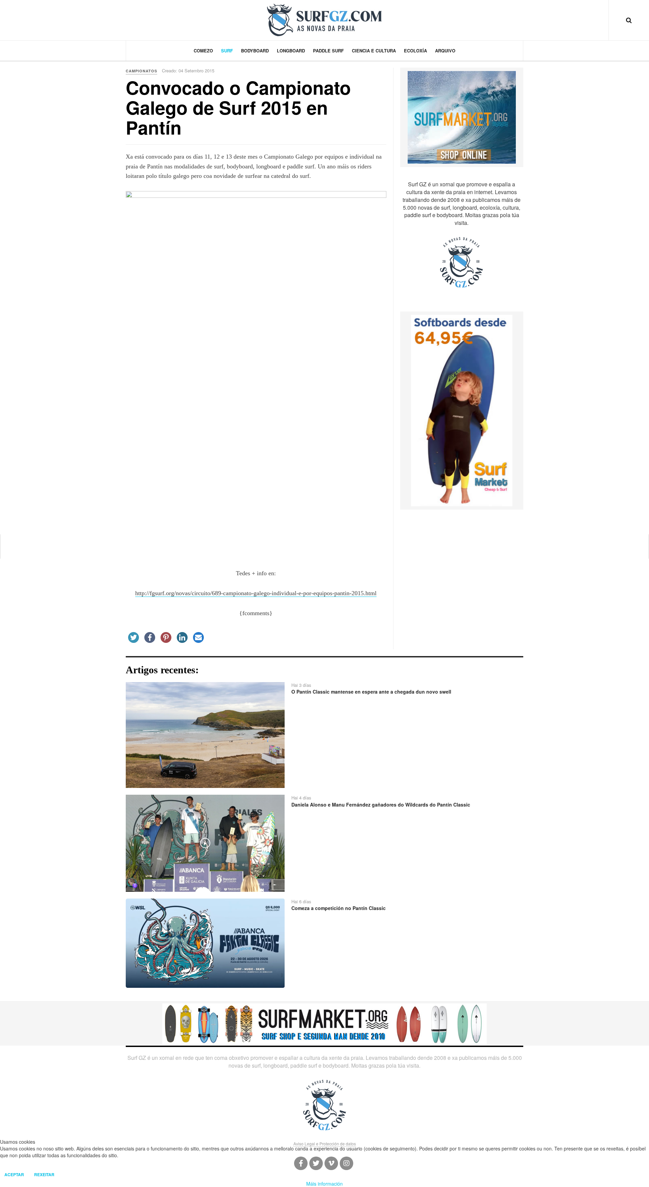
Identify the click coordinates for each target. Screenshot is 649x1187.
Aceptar (14, 1174)
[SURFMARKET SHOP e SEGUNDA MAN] (324, 1023)
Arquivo (445, 50)
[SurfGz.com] (324, 20)
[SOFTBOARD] (461, 409)
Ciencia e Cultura (374, 50)
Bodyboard (255, 50)
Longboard (291, 50)
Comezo (203, 50)
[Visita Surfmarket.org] (462, 116)
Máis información (324, 1183)
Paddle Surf (328, 50)
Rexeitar (44, 1174)
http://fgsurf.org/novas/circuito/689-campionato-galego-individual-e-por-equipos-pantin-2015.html (256, 593)
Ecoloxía (415, 50)
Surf (227, 50)
